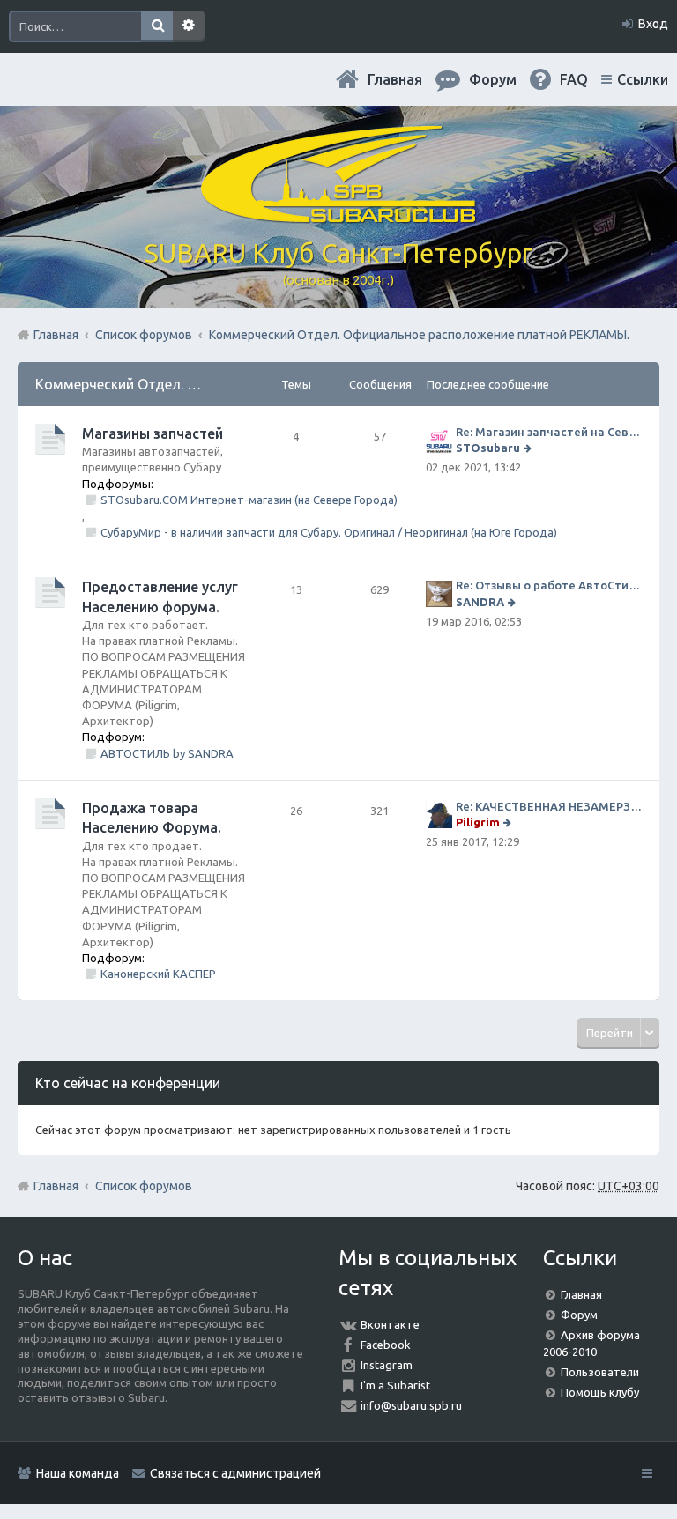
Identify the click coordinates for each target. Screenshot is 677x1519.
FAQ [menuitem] (574, 79)
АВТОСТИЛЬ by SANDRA (167, 753)
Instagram (387, 1365)
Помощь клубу (600, 1392)
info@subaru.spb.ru (411, 1405)
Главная (395, 79)
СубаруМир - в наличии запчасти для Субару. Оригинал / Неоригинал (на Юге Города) (328, 532)
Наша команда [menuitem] (77, 1473)
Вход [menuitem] (653, 24)
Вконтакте (390, 1324)
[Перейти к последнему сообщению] (529, 447)
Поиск (157, 26)
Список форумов (143, 1186)
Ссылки (642, 79)
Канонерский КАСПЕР (158, 973)
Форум (579, 1314)
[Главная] (338, 216)
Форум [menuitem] (493, 79)
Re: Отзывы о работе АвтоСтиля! (549, 585)
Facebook (386, 1344)
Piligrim (478, 822)
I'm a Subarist (395, 1385)
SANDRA (480, 602)
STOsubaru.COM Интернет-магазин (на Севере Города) (249, 499)
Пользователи (600, 1372)
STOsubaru (488, 447)
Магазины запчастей (152, 433)
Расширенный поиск (189, 26)
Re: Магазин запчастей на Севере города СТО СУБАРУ (549, 432)
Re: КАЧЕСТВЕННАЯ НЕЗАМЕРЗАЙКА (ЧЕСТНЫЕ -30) (549, 806)
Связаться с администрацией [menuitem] (235, 1473)
